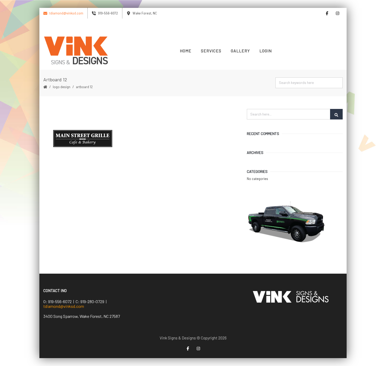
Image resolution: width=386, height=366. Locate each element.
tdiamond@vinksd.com (63, 306)
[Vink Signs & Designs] (76, 50)
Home (185, 50)
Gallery (240, 50)
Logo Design (61, 87)
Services (211, 50)
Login (265, 50)
